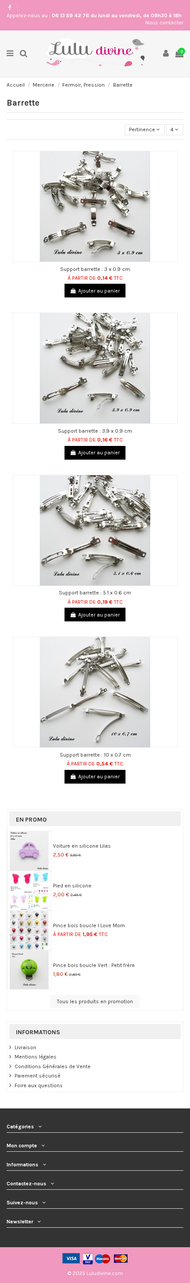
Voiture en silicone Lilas (82, 846)
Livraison (25, 1047)
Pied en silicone (72, 886)
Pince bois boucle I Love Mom (89, 925)
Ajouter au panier (99, 291)
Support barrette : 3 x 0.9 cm (95, 269)
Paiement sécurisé (38, 1076)
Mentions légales (36, 1057)
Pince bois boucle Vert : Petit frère (94, 965)
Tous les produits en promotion (95, 1001)
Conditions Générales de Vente (53, 1066)
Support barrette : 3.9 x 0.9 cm (95, 431)
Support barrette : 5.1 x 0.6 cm (95, 593)
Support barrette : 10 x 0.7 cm (95, 755)
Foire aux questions (39, 1085)
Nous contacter (164, 22)
